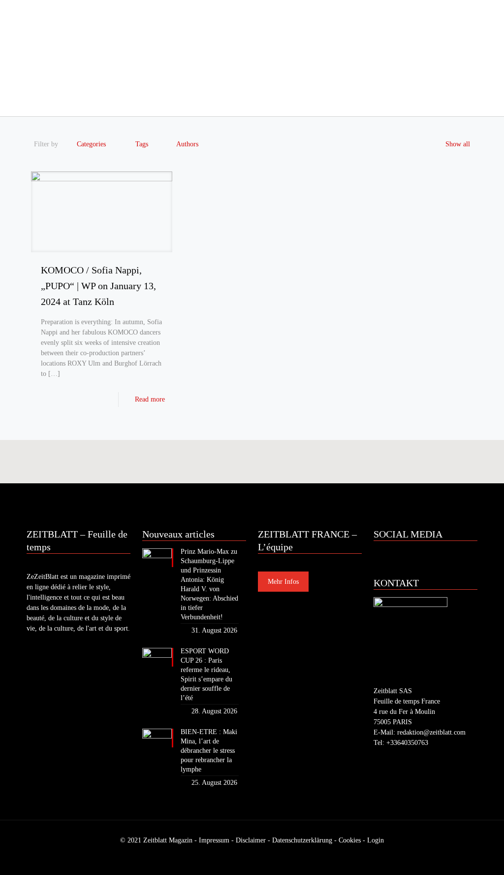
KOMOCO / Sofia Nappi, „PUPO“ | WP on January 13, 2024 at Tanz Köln (98, 286)
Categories (91, 144)
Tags (141, 144)
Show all (457, 144)
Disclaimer (251, 840)
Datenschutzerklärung (302, 840)
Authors (187, 144)
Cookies (350, 840)
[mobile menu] (35, 102)
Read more (150, 399)
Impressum (214, 840)
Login (375, 840)
